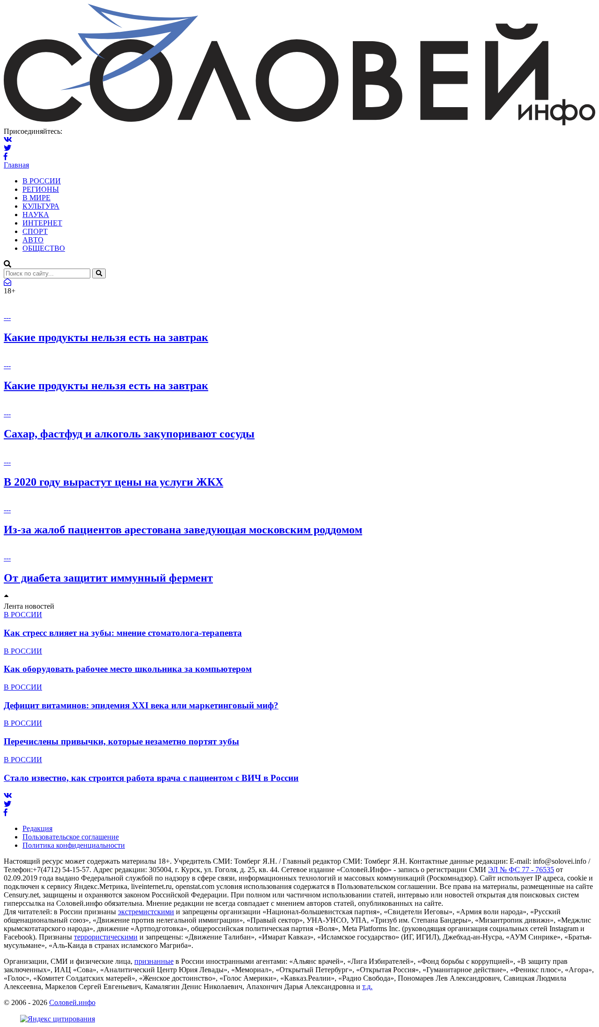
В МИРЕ (36, 198)
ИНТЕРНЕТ (42, 223)
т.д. (367, 987)
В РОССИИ (41, 181)
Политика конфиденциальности (73, 845)
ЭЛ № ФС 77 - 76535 (521, 870)
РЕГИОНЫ (40, 189)
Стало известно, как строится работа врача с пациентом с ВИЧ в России (151, 778)
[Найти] (99, 273)
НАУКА (35, 215)
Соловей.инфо (72, 1002)
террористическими (106, 937)
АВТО (33, 240)
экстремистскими (146, 912)
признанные (154, 961)
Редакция (37, 828)
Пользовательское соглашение (70, 837)
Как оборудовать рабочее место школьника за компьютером (128, 669)
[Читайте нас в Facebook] (5, 156)
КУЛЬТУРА (40, 206)
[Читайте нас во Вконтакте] (8, 140)
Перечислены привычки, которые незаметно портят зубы (121, 741)
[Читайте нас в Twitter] (7, 148)
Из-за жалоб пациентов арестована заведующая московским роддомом (183, 530)
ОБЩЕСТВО (43, 248)
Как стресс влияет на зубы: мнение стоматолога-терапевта (123, 633)
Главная (16, 165)
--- (7, 317)
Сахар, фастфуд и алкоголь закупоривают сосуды (129, 434)
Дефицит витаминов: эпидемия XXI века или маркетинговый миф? (141, 705)
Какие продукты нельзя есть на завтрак (106, 337)
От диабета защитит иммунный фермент (108, 578)
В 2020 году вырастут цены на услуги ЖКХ (113, 482)
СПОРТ (35, 231)
